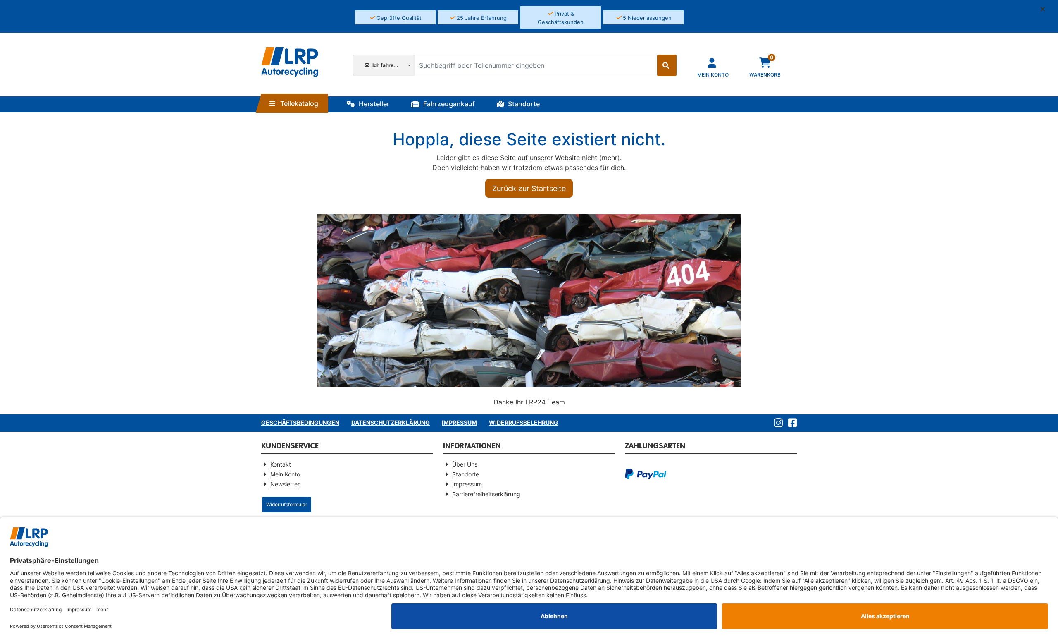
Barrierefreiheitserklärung (486, 494)
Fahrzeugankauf (448, 104)
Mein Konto (285, 474)
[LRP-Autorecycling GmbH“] (289, 62)
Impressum (459, 422)
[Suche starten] (667, 65)
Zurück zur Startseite (529, 188)
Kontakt (280, 464)
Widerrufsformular (286, 504)
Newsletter (285, 484)
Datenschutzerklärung (390, 422)
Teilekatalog (298, 103)
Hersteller (373, 104)
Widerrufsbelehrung (523, 422)
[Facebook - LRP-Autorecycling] (791, 423)
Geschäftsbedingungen (300, 422)
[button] (1046, 9)
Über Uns (464, 464)
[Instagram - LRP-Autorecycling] (777, 423)
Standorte (523, 104)
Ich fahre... (384, 65)
